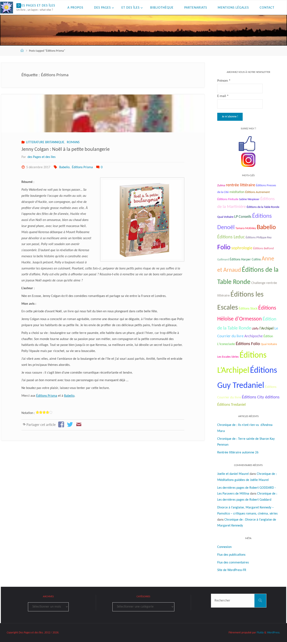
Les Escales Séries (228, 356)
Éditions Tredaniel (231, 405)
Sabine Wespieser (249, 199)
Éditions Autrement (257, 192)
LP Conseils (242, 217)
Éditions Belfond (263, 248)
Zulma (221, 185)
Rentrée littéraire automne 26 (237, 452)
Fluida (260, 632)
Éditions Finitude (227, 199)
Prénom (223, 81)
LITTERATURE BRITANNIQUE (45, 142)
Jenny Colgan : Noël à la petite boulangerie (65, 149)
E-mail (223, 96)
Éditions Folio (248, 344)
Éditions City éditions (260, 397)
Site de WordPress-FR (231, 570)
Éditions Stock (248, 308)
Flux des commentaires (233, 562)
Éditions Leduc (231, 237)
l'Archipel (266, 328)
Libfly (255, 328)
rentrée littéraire (240, 185)
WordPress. (273, 632)
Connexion (224, 547)
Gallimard (223, 259)
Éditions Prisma (82, 167)
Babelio (64, 167)
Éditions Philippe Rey (259, 237)
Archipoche (253, 336)
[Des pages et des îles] (6, 7)
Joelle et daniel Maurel (233, 474)
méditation (236, 192)
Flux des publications (231, 555)
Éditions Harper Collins (245, 259)
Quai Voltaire (269, 344)
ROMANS (73, 142)
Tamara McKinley (246, 228)
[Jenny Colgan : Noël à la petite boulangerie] (102, 113)
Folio (223, 247)
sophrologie (241, 248)
